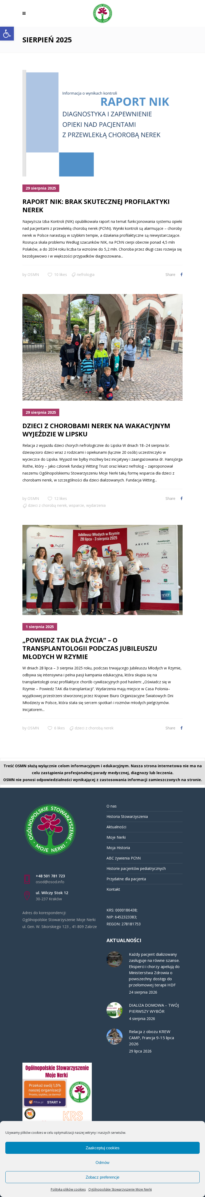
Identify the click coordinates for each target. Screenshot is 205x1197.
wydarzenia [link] (96, 505)
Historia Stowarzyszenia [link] (127, 816)
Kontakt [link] (113, 889)
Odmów (102, 1162)
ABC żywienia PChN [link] (124, 858)
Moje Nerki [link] (116, 837)
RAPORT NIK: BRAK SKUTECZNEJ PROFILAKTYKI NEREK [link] (96, 205)
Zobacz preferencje (102, 1177)
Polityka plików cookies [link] (68, 1189)
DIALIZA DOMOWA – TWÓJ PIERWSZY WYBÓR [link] (154, 1008)
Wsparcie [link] (76, 505)
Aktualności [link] (116, 826)
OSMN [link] (33, 274)
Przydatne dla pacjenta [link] (126, 878)
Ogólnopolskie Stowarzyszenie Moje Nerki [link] (120, 1189)
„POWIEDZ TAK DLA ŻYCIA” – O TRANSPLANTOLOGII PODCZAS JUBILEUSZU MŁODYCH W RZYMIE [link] (89, 648)
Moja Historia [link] (118, 847)
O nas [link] (112, 806)
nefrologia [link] (85, 274)
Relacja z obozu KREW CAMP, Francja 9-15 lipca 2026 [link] (151, 1037)
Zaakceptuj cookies (103, 1148)
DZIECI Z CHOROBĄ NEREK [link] (47, 505)
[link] (7, 34)
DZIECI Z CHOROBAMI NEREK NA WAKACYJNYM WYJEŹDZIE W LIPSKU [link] (96, 429)
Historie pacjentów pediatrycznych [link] (136, 868)
